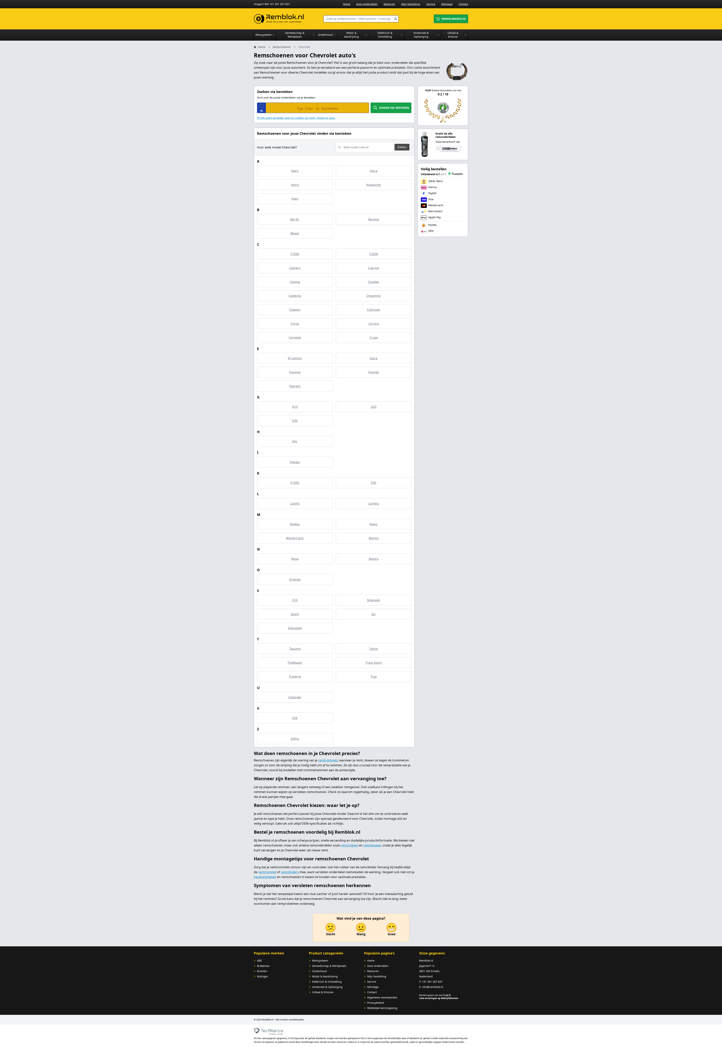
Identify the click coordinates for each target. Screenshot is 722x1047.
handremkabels (265, 877)
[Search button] (395, 18)
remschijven (349, 845)
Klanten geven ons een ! (435, 995)
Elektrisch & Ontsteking (327, 981)
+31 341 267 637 (432, 981)
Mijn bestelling (410, 4)
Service (430, 4)
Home (346, 4)
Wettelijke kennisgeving (382, 1008)
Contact (463, 4)
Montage (447, 4)
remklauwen (372, 845)
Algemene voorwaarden (382, 997)
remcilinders (290, 872)
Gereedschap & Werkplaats (329, 966)
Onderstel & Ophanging (327, 987)
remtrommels (328, 760)
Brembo (262, 971)
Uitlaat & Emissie (322, 992)
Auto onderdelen (367, 4)
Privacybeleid (375, 1002)
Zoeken (402, 147)
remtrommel (267, 872)
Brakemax (263, 966)
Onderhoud (319, 971)
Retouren (389, 4)
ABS (259, 960)
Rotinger (262, 976)
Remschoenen (282, 47)
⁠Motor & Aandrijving (325, 976)
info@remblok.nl (432, 987)
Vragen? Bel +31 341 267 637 (272, 4)
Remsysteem (320, 960)
